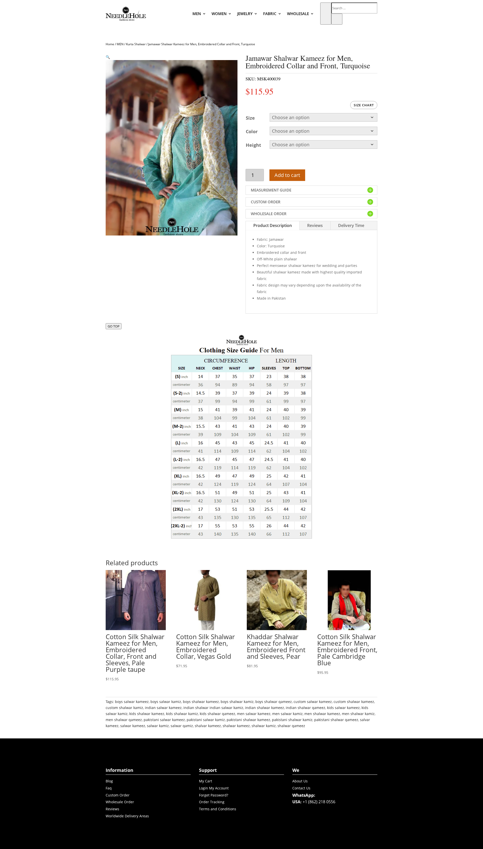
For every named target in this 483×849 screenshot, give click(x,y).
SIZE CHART (364, 105)
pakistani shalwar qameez (336, 719)
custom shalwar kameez (354, 701)
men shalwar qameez (124, 719)
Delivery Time (351, 225)
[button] (108, 57)
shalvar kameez (208, 725)
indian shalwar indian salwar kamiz (213, 707)
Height (253, 145)
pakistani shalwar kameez (248, 719)
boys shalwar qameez (273, 701)
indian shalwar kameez (264, 707)
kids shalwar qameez (217, 713)
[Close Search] (336, 19)
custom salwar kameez (313, 701)
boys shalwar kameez (201, 701)
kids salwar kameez (343, 707)
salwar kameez (132, 725)
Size (250, 118)
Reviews (315, 225)
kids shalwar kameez (146, 713)
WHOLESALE (298, 13)
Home (110, 44)
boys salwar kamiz (165, 701)
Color (252, 131)
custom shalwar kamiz (124, 707)
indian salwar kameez (163, 707)
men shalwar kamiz (358, 713)
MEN (196, 13)
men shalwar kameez (322, 713)
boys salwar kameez (132, 701)
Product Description (272, 225)
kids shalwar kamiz (182, 713)
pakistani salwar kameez (164, 719)
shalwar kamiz (264, 725)
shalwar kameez (236, 725)
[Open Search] (325, 14)
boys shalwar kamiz (237, 701)
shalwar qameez (291, 725)
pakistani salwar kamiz (206, 719)
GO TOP (113, 326)
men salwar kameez (253, 713)
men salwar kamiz (287, 713)
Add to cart (287, 175)
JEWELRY (245, 13)
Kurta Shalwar (136, 44)
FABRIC (269, 13)
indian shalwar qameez (305, 707)
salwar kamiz (158, 725)
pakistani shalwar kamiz (292, 719)
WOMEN (219, 13)
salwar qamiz (182, 725)
